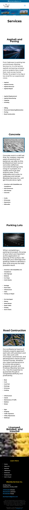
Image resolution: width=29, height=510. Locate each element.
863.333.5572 (6, 491)
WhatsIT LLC (19, 508)
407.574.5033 (6, 489)
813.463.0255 (6, 493)
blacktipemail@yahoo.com (10, 496)
